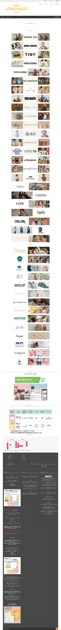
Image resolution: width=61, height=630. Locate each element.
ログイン (52, 0)
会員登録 (58, 0)
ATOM (11, 462)
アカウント (46, 0)
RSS (9, 462)
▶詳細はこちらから (30, 434)
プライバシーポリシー (10, 465)
